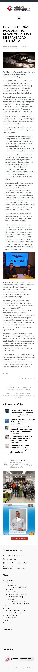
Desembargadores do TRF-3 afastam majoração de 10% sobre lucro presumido (21, 438)
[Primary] (19, 18)
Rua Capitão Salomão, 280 (14, 555)
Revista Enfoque (13, 592)
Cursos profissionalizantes (17, 610)
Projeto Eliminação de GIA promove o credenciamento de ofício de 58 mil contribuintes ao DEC (19, 396)
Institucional (9, 583)
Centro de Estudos (14, 613)
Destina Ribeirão (10, 617)
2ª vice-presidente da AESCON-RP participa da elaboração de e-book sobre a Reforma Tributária (22, 413)
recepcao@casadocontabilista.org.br (17, 563)
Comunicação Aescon (10, 48)
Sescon (11, 589)
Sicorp (7, 620)
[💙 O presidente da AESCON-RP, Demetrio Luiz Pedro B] (19, 519)
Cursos (7, 608)
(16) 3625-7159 (10, 559)
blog (7, 373)
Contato (8, 622)
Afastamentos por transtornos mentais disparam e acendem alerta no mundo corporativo (21, 429)
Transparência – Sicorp (15, 597)
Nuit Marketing (29, 667)
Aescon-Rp (12, 585)
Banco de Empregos (18, 601)
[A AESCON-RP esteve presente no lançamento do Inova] (19, 487)
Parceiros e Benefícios (19, 587)
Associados (12, 599)
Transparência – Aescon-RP (17, 594)
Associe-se (9, 606)
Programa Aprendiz (11, 615)
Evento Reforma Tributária (20, 603)
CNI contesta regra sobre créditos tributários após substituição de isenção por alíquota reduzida (20, 449)
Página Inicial (9, 580)
